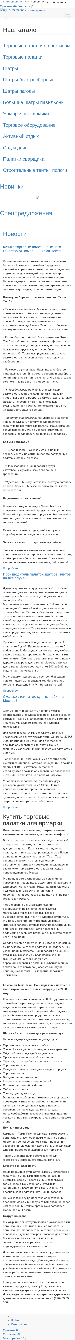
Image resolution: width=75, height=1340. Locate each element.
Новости (15, 233)
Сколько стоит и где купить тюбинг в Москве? (33, 698)
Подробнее (10, 568)
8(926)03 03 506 (13, 2)
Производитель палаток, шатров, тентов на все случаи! (37, 576)
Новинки (12, 186)
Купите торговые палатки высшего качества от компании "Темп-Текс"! (32, 248)
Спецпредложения (26, 212)
